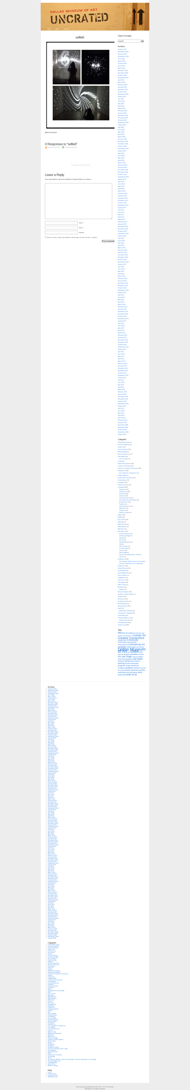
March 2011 (121, 389)
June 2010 (121, 410)
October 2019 (122, 146)
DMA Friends (122, 524)
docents (126, 654)
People (120, 596)
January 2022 (122, 87)
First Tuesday (123, 546)
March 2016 (121, 247)
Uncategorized (122, 622)
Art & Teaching (122, 449)
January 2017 (122, 224)
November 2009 (123, 427)
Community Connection (125, 477)
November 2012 (123, 342)
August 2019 (122, 151)
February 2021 (122, 110)
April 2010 (121, 415)
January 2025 (122, 54)
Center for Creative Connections (128, 468)
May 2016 (121, 243)
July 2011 (121, 380)
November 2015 (123, 257)
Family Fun (121, 566)
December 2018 (123, 170)
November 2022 (123, 73)
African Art (122, 489)
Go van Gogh (123, 548)
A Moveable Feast (123, 442)
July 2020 (121, 127)
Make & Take (122, 584)
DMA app (121, 522)
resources (135, 666)
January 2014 (122, 309)
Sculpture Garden (123, 601)
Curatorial (121, 487)
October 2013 (122, 316)
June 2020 (121, 129)
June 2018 (121, 184)
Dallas (120, 515)
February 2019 (122, 165)
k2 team (111, 1086)
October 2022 (122, 75)
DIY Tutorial (121, 519)
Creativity (121, 482)
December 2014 (123, 283)
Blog (49, 29)
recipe (128, 665)
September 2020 (123, 122)
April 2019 (121, 160)
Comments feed (53, 1075)
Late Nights (121, 582)
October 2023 (122, 63)
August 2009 (122, 434)
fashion (141, 654)
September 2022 (123, 77)
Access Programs (123, 444)
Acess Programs (124, 533)
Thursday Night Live (124, 618)
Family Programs (124, 542)
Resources (121, 599)
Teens (121, 556)
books (128, 636)
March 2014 (121, 304)
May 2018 (121, 186)
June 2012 (121, 354)
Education (121, 531)
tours (140, 672)
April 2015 (121, 273)
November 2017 (123, 200)
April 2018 (121, 188)
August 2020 (122, 125)
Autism (120, 461)
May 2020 (121, 132)
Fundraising (121, 570)
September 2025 (123, 51)
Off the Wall (123, 552)
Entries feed (51, 1073)
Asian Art (122, 496)
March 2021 (121, 108)
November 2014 (123, 285)
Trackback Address (71, 147)
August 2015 (122, 264)
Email (81, 227)
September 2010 (123, 403)
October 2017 (122, 203)
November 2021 (123, 89)
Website (81, 232)
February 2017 (122, 221)
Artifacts (121, 589)
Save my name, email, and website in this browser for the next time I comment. (72, 237)
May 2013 (121, 328)
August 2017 (122, 207)
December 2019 (123, 141)
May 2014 (121, 299)
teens (135, 672)
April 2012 (121, 358)
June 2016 (121, 240)
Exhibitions (121, 559)
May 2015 (121, 271)
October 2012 (122, 344)
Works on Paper (124, 512)
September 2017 (123, 205)
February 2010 (122, 420)
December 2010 (123, 396)
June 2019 (121, 155)
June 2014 (121, 297)
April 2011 (121, 387)
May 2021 (121, 103)
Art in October (123, 459)
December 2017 (123, 198)
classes (121, 538)
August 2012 (122, 349)
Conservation (122, 480)
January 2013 (122, 337)
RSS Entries (88, 1088)
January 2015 (122, 281)
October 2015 (122, 259)
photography (134, 663)
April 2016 (121, 245)
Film (120, 544)
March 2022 (121, 82)
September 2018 (123, 177)
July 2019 (121, 153)
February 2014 (122, 307)
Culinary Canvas (123, 485)
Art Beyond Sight (124, 536)
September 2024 (123, 56)
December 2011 (123, 368)
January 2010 (122, 422)
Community (132, 640)
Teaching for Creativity (125, 613)
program (121, 666)
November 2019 (123, 144)
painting (121, 663)
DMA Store (121, 529)
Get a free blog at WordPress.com (87, 1086)
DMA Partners (122, 526)
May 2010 (121, 413)
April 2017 (121, 217)
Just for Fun (121, 580)
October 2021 (122, 92)
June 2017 (121, 212)
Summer (136, 668)
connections (122, 645)
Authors (66, 29)
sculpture (121, 668)
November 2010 (123, 399)
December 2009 (123, 425)
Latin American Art (125, 506)
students (129, 668)
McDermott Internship (126, 610)
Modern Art (122, 508)
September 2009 (123, 432)
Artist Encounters (124, 620)
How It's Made (122, 575)
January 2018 (122, 195)
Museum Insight (123, 592)
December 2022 (123, 70)
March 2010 (121, 418)
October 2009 (122, 429)
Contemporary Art (124, 498)
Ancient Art (122, 493)
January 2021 (122, 113)
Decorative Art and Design (127, 500)
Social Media (122, 603)
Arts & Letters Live (124, 454)
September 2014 (123, 290)
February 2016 (122, 250)
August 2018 (122, 179)
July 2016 (121, 238)
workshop (121, 675)
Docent (121, 540)
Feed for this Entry (54, 147)
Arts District (121, 456)
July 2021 (121, 99)
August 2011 (122, 377)
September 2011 (123, 375)
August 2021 (122, 96)
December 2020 (123, 115)
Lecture (121, 550)
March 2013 (121, 333)
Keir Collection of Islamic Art (128, 473)
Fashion (121, 504)
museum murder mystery (125, 594)
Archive (120, 447)
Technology (121, 615)
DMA (134, 651)
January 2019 (122, 167)
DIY (129, 652)
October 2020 (122, 120)
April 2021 (121, 106)
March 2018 (121, 191)
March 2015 (121, 276)
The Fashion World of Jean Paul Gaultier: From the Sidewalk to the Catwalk (72, 1059)
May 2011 (121, 384)
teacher (128, 670)
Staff (119, 608)
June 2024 (121, 58)
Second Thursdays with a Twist (129, 554)
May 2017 (121, 214)
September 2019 (123, 148)
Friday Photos (122, 568)
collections (122, 640)
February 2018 (122, 193)
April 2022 (121, 80)
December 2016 (123, 226)
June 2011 (121, 382)
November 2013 (123, 314)
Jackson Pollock (137, 657)
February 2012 (122, 363)
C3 (132, 636)
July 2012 (121, 351)
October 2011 (122, 373)
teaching (129, 672)
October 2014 (122, 288)
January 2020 (122, 139)
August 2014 (122, 292)
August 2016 (122, 236)
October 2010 (122, 401)
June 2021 (121, 101)
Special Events (122, 606)
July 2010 (121, 408)
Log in (50, 1072)
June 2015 (121, 269)
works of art (121, 625)
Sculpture (122, 510)
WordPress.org (52, 1076)
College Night (122, 475)
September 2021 (123, 94)
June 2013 (121, 325)
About (57, 29)
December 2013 (123, 311)
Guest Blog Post (123, 573)
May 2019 (121, 158)
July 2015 (121, 266)
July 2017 (121, 210)
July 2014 (121, 295)
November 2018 (123, 172)
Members (121, 587)
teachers (135, 670)
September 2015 (123, 262)
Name (81, 223)
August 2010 (122, 406)
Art (120, 632)
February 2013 (122, 335)
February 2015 (122, 278)
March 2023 (121, 68)
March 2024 (121, 61)
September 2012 (123, 347)
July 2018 (121, 181)
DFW (119, 517)
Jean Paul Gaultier (125, 659)
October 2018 (122, 174)
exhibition (134, 654)
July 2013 (121, 323)
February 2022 (122, 84)
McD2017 (121, 661)
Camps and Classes (124, 466)
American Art (123, 491)
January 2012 (122, 366)
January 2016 (122, 252)
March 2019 (121, 162)
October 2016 (122, 231)
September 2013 (123, 318)
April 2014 (121, 302)
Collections (121, 470)
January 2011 (122, 394)
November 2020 (123, 118)
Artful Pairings (122, 451)
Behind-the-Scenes (124, 463)
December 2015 (123, 255)
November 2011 (123, 370)
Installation (121, 577)
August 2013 (122, 321)
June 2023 (121, 66)
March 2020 (121, 136)
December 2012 (123, 340)
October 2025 (122, 49)
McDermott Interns (132, 661)
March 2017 (121, 219)
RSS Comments (100, 1088)
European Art (123, 502)
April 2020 (121, 134)
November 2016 (123, 229)
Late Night (137, 659)
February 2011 (122, 392)
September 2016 (123, 233)
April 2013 (121, 330)
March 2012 (121, 361)
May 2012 (121, 356)
